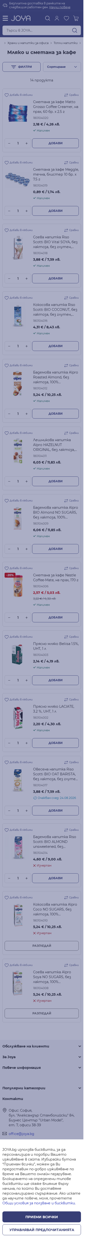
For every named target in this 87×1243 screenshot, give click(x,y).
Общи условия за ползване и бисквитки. (39, 1203)
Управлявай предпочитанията (41, 1230)
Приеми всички (41, 1217)
